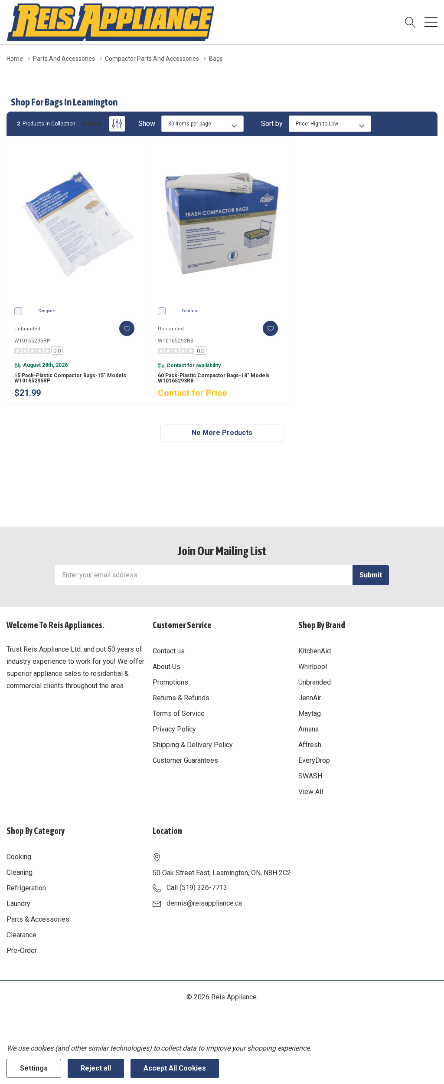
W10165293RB (176, 341)
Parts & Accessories (38, 919)
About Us (166, 666)
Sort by (272, 123)
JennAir (309, 698)
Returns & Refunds (181, 698)
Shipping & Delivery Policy (193, 745)
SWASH (310, 776)
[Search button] (410, 22)
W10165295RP (32, 341)
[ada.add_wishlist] (126, 328)
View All (310, 791)
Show (146, 123)
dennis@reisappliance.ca (204, 903)
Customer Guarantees (185, 760)
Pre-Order (22, 950)
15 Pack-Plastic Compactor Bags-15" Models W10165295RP (70, 378)
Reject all (96, 1068)
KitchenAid (314, 651)
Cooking (19, 857)
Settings (34, 1068)
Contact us (169, 651)
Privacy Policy (174, 729)
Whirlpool (312, 666)
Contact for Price (192, 393)
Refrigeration (26, 888)
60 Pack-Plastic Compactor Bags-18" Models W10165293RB (214, 378)
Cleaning (20, 872)
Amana (308, 729)
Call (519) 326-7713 (196, 887)
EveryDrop (314, 760)
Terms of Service (179, 713)
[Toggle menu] (430, 22)
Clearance (21, 935)
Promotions (170, 682)
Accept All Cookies (175, 1068)
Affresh (309, 745)
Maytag (309, 713)
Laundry (18, 903)
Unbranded (314, 682)
